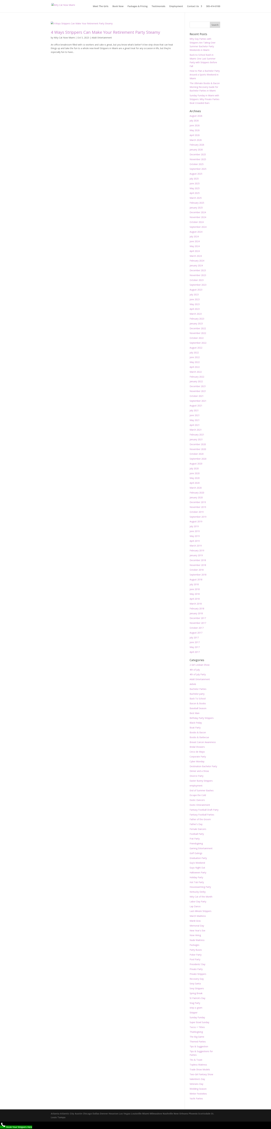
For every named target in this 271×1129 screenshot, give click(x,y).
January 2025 (196, 207)
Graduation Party (198, 858)
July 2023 (194, 294)
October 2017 (197, 627)
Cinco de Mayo (197, 751)
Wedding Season (198, 1088)
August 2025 (196, 173)
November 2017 (198, 622)
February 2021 (197, 434)
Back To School (198, 698)
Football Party (197, 833)
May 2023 (195, 304)
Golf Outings (196, 853)
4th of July (195, 669)
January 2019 (196, 555)
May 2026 (195, 130)
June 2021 (195, 415)
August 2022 (196, 347)
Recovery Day (197, 978)
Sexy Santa (195, 983)
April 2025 (195, 193)
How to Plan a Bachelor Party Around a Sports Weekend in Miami (205, 74)
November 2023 (198, 275)
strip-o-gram (196, 1007)
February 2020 (197, 492)
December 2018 (198, 560)
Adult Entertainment (102, 37)
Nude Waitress (197, 940)
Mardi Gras (195, 920)
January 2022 (196, 381)
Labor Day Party (198, 901)
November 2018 (198, 565)
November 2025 (198, 159)
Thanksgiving (196, 1031)
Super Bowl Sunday (199, 1022)
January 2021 (196, 439)
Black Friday (196, 722)
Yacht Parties (196, 1098)
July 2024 (194, 236)
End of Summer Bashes (202, 790)
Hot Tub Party (197, 882)
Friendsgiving (196, 843)
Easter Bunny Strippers (201, 780)
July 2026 (194, 120)
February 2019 (197, 550)
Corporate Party (198, 756)
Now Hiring (195, 935)
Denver (104, 1113)
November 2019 (198, 507)
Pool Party (195, 959)
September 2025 (198, 168)
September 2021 (198, 400)
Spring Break (196, 993)
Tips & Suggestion (199, 1046)
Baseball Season (198, 708)
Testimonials (158, 6)
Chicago (87, 1113)
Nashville (168, 1113)
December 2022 (198, 328)
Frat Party (195, 838)
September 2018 (198, 574)
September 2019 (198, 516)
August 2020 (196, 463)
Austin (78, 1113)
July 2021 (194, 410)
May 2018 (195, 593)
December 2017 (198, 618)
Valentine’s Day (197, 1079)
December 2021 (198, 386)
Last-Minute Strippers (200, 911)
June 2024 (195, 241)
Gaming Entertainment (201, 848)
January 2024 (196, 265)
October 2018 (197, 569)
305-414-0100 (213, 6)
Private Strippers (198, 973)
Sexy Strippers (197, 988)
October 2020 (197, 453)
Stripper (193, 1012)
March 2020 (196, 487)
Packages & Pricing (138, 6)
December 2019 (198, 502)
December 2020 (198, 444)
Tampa (61, 1117)
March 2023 (196, 313)
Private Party (196, 969)
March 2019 (196, 545)
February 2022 (197, 376)
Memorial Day (197, 925)
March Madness (198, 915)
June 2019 (195, 531)
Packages (194, 944)
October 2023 (197, 280)
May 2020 (195, 478)
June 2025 (195, 183)
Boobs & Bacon (198, 732)
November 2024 (198, 217)
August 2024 (196, 231)
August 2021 (196, 405)
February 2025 (197, 202)
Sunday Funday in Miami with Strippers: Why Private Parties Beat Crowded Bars (204, 99)
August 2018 (196, 579)
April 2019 (195, 540)
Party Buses (196, 949)
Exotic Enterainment (200, 804)
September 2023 (198, 284)
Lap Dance (195, 906)
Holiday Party (196, 877)
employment (196, 785)
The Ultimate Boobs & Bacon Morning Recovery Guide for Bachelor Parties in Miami (205, 87)
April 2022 (195, 366)
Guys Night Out (197, 867)
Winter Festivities (198, 1093)
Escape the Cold (198, 795)
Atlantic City (67, 1113)
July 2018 (194, 584)
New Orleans (181, 1113)
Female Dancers (198, 829)
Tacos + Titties (197, 1027)
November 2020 (198, 449)
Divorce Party (196, 775)
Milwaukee (156, 1113)
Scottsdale (204, 1113)
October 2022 (197, 337)
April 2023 (195, 308)
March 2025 (196, 197)
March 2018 (196, 603)
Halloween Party (198, 872)
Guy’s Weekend (197, 862)
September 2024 (198, 226)
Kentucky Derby (198, 891)
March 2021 (196, 429)
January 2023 (196, 323)
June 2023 (195, 299)
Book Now (117, 6)
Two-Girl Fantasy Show (201, 1074)
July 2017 (194, 637)
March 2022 (196, 371)
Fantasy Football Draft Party (204, 809)
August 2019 (196, 521)
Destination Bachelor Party (203, 766)
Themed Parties (198, 1041)
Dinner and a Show (199, 771)
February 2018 (197, 608)
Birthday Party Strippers (202, 717)
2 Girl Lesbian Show (200, 664)
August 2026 (196, 115)
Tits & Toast (196, 1059)
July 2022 (194, 352)
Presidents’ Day (197, 964)
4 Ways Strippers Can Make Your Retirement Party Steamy (105, 32)
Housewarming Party (200, 886)
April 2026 (195, 135)
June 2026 (195, 125)
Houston (113, 1113)
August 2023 (196, 289)
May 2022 (195, 362)
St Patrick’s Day (197, 998)
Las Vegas (124, 1113)
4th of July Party (198, 674)
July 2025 (194, 178)
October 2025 (197, 164)
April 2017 (195, 651)
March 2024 (196, 255)
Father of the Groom (200, 819)
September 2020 (198, 458)
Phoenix (193, 1113)
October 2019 (197, 511)
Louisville (136, 1113)
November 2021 (198, 391)
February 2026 (197, 144)
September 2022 (198, 342)
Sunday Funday (197, 1017)
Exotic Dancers (197, 800)
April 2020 (195, 482)
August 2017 (196, 632)
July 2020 (194, 468)
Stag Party (195, 1002)
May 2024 (195, 246)
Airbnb (193, 684)
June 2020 (195, 473)
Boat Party (195, 727)
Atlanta (55, 1113)
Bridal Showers (197, 746)
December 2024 (198, 212)
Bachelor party (197, 693)
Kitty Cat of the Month (201, 896)
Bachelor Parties (198, 688)
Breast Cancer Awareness (203, 742)
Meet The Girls (100, 6)
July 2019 (194, 526)
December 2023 (198, 270)
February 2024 (197, 260)
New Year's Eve (197, 930)
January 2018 (196, 613)
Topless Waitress (198, 1064)
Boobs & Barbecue (199, 737)
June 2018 (195, 589)
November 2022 (198, 333)
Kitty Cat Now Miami (64, 37)
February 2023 (197, 318)
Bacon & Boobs (198, 703)
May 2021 (195, 420)
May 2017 (195, 647)
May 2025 (195, 188)
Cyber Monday (197, 761)
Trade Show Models (200, 1069)
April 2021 (195, 424)
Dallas (96, 1113)
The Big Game (197, 1036)
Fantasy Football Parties (202, 814)
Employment (176, 6)
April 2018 (195, 598)
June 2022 (195, 357)
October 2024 (197, 222)
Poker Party (196, 954)
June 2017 (195, 642)
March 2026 (196, 139)
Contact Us (193, 6)
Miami (145, 1113)
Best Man (194, 713)
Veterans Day (196, 1083)
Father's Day (196, 824)
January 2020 (196, 497)
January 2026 (196, 149)
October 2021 (197, 395)
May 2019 (195, 536)
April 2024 (195, 251)
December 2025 (198, 154)
